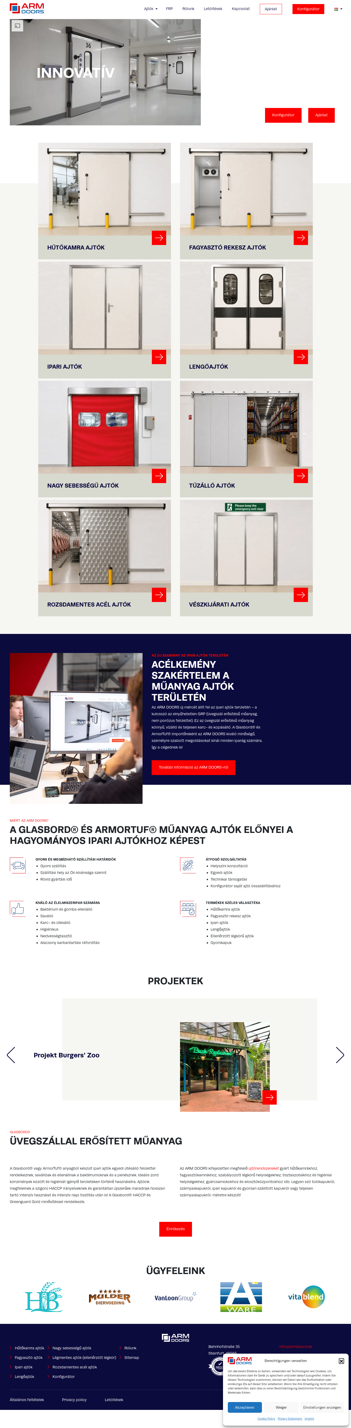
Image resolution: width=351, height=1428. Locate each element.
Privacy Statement (290, 1418)
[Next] (340, 1055)
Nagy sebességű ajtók (72, 1348)
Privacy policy (74, 1400)
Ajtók (148, 9)
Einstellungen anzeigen (322, 1407)
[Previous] (11, 1055)
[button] (341, 1360)
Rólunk (188, 9)
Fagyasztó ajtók (29, 1358)
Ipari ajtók (23, 1367)
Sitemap (131, 1358)
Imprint (309, 1418)
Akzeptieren (245, 1407)
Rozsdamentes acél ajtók (75, 1367)
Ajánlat (271, 9)
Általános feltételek (27, 1400)
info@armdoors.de (295, 1347)
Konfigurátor (308, 9)
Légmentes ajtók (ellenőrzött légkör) (84, 1358)
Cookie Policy (266, 1418)
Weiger (281, 1407)
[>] (159, 238)
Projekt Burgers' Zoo (67, 1055)
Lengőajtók (24, 1377)
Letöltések (213, 9)
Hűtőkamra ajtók (29, 1348)
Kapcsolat (241, 9)
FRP (169, 9)
